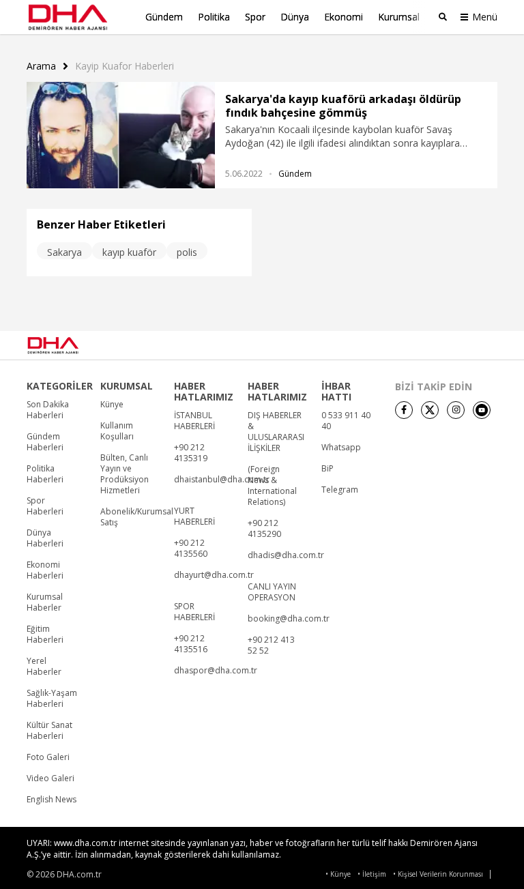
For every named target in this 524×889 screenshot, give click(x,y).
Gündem (164, 16)
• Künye (338, 874)
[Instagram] (456, 410)
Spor (255, 16)
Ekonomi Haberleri (45, 570)
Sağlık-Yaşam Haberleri (52, 699)
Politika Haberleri (45, 474)
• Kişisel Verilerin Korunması (438, 874)
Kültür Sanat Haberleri (49, 731)
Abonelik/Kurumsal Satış (136, 517)
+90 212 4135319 (190, 453)
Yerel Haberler (44, 666)
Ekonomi (343, 16)
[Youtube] (482, 410)
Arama (41, 66)
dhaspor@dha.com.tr (215, 670)
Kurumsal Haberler (45, 602)
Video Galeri (50, 778)
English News (51, 799)
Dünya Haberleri (45, 538)
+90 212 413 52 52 (271, 645)
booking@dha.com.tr (289, 618)
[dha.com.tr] (72, 345)
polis (187, 252)
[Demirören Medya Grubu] (467, 345)
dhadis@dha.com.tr (286, 555)
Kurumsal (399, 16)
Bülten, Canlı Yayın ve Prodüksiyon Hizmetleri (124, 474)
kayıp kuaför (129, 252)
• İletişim (372, 874)
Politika (214, 16)
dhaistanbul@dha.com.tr (222, 479)
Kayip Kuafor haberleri (124, 66)
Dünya (294, 16)
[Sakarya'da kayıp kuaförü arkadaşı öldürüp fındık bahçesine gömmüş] (121, 135)
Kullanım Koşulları (117, 431)
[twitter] (430, 410)
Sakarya (64, 252)
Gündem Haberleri (45, 442)
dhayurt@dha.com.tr (214, 575)
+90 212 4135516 (190, 644)
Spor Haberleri (45, 506)
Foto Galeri (48, 757)
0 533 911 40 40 (345, 421)
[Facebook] (404, 410)
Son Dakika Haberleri (48, 410)
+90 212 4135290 (264, 529)
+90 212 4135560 (190, 548)
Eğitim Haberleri (45, 634)
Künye (111, 404)
